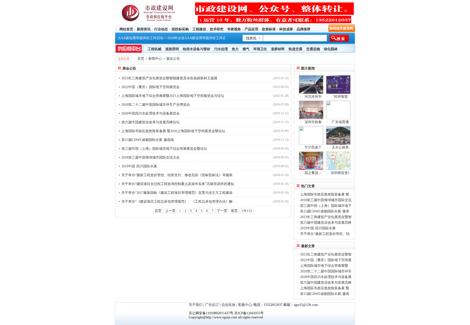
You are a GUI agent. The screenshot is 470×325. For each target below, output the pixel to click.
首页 (140, 58)
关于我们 (195, 305)
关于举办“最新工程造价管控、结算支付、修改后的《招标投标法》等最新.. (178, 175)
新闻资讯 (144, 29)
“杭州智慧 (340, 96)
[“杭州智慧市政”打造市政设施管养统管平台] (338, 84)
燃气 (246, 49)
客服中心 (245, 305)
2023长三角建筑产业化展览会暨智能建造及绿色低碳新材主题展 (169, 78)
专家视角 (234, 29)
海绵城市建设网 (341, 28)
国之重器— (313, 173)
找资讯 (251, 38)
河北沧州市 (313, 96)
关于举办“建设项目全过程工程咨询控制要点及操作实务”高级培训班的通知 (177, 184)
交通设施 (313, 49)
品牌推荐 (303, 29)
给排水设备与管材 (196, 49)
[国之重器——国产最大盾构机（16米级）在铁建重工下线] (311, 160)
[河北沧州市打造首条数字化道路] (311, 84)
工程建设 (199, 29)
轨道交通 (295, 49)
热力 (235, 49)
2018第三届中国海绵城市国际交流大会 (150, 157)
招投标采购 (180, 29)
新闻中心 (155, 58)
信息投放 (228, 305)
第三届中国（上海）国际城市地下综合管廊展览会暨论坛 (164, 149)
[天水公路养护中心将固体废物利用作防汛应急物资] (338, 135)
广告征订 (212, 305)
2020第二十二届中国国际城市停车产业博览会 (155, 104)
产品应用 (251, 29)
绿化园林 (331, 49)
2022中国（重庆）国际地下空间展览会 (150, 87)
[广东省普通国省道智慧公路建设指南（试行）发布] (338, 109)
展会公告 (173, 58)
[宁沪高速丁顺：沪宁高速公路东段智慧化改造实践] (311, 135)
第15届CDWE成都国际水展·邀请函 (147, 140)
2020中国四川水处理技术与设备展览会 (150, 113)
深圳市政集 (313, 122)
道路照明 (172, 49)
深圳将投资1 (340, 173)
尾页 (234, 211)
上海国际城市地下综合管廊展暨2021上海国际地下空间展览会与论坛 (172, 96)
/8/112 (246, 211)
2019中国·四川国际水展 (139, 166)
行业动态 (161, 29)
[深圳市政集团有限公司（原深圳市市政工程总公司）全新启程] (311, 109)
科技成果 (286, 29)
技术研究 (216, 29)
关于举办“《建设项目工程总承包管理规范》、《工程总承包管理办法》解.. (178, 201)
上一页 (170, 211)
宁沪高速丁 (313, 147)
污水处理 (221, 49)
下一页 (222, 211)
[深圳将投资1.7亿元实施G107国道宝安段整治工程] (338, 160)
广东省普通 (340, 122)
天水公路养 (340, 147)
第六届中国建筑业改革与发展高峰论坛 (150, 122)
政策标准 (269, 29)
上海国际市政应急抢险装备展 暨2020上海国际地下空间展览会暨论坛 (173, 131)
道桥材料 (278, 49)
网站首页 (126, 29)
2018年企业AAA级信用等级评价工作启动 (126, 38)
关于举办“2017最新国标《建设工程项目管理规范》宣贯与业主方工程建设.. (178, 193)
